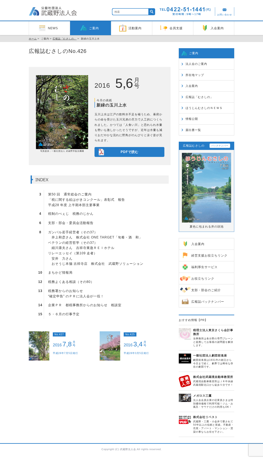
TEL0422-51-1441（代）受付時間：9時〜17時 (185, 11)
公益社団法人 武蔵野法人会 (53, 12)
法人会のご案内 (196, 63)
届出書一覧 (193, 130)
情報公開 (192, 118)
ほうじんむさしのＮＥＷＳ (204, 108)
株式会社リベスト (205, 417)
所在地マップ (195, 75)
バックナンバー (219, 145)
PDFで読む (129, 152)
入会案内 (192, 86)
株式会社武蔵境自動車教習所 (213, 376)
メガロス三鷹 (202, 395)
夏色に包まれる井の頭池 (207, 226)
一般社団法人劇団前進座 (210, 355)
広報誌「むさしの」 (199, 97)
